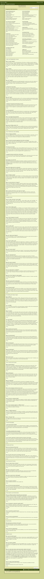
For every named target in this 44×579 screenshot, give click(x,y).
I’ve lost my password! (9, 17)
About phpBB (9, 539)
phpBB (8, 163)
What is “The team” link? (25, 19)
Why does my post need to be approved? (12, 44)
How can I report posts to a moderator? (11, 42)
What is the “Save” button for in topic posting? (12, 43)
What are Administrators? (26, 12)
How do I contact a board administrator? (28, 54)
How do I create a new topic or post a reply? (12, 34)
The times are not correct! (9, 25)
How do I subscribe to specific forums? (27, 42)
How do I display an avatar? (10, 28)
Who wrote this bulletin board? (26, 50)
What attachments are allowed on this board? (28, 46)
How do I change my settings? (10, 22)
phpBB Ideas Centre (16, 544)
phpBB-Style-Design (17, 571)
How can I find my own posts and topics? (28, 36)
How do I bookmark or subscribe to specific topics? (29, 41)
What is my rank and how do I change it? (12, 29)
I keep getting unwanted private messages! (28, 23)
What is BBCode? (8, 48)
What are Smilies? (8, 50)
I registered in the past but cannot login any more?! (13, 16)
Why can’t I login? (8, 15)
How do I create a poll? (9, 37)
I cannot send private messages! (27, 22)
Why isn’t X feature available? (26, 51)
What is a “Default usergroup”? (26, 18)
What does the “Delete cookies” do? (11, 19)
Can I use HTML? (8, 49)
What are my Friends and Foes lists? (27, 28)
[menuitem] (6, 2)
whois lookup (8, 552)
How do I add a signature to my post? (11, 36)
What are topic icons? (9, 55)
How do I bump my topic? (9, 45)
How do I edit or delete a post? (10, 35)
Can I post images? (9, 51)
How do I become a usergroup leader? (28, 15)
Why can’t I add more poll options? (11, 38)
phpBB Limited (32, 537)
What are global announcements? (11, 52)
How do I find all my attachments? (27, 47)
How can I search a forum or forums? (27, 33)
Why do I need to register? (10, 12)
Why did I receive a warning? (10, 41)
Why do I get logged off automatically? (11, 18)
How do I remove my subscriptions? (27, 43)
